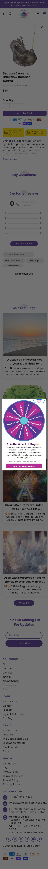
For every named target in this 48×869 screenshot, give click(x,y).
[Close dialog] (39, 401)
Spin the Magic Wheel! (24, 466)
